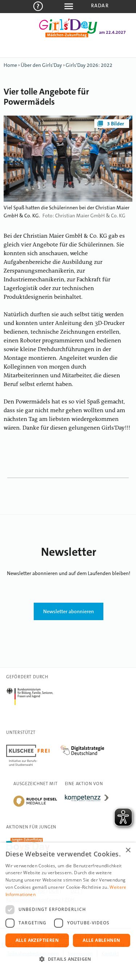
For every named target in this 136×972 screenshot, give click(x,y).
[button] (68, 959)
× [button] (128, 850)
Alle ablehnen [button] (101, 940)
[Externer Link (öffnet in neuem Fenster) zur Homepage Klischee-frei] (33, 746)
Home (10, 65)
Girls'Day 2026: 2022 (89, 65)
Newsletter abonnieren (68, 611)
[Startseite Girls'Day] (68, 36)
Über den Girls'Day (41, 65)
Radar (100, 5)
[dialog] (68, 907)
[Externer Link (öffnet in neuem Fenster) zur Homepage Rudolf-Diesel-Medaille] (35, 806)
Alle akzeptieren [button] (37, 940)
